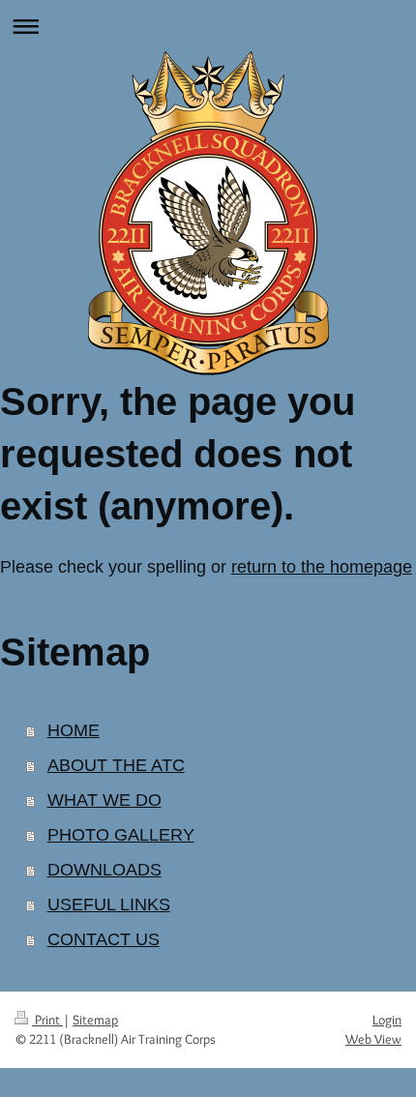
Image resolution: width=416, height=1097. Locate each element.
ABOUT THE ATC (116, 765)
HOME (73, 730)
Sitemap (95, 1019)
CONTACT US (103, 939)
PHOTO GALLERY (120, 835)
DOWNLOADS (104, 869)
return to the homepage (321, 567)
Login (386, 1019)
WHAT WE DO (104, 800)
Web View (373, 1039)
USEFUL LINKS (108, 904)
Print (47, 1019)
